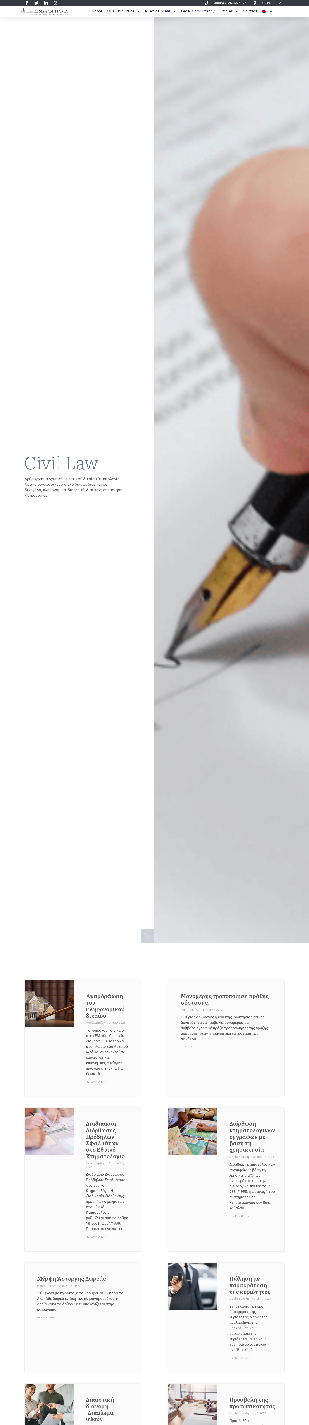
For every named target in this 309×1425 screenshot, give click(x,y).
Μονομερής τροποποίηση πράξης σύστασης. (225, 999)
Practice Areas (158, 11)
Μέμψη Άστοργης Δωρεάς (71, 1278)
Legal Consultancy (198, 11)
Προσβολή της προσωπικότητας (252, 1402)
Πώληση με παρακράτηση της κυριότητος (250, 1284)
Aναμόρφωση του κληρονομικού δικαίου (105, 1005)
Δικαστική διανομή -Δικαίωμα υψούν (100, 1409)
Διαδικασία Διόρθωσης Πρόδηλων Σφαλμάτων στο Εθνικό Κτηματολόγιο (105, 1139)
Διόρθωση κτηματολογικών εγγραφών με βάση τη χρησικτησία (252, 1136)
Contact (250, 11)
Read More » (96, 1081)
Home (96, 11)
